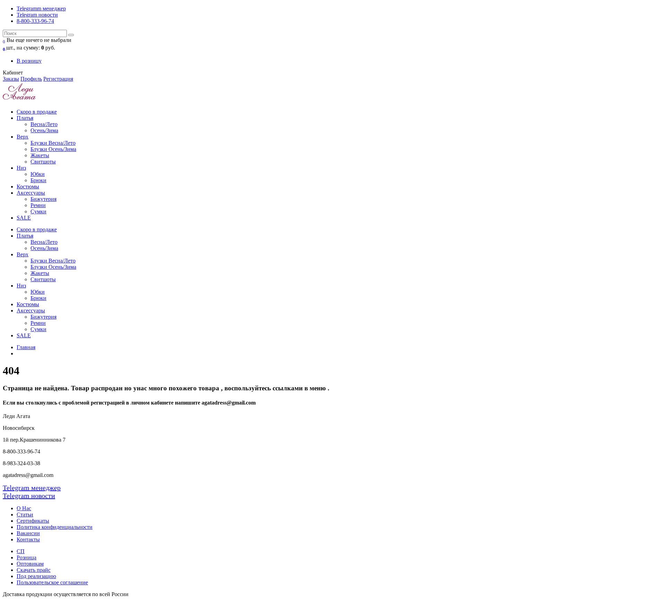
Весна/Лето (43, 124)
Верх (22, 137)
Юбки (37, 174)
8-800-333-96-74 (35, 21)
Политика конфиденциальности (54, 527)
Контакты (28, 539)
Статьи (25, 514)
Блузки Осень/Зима (53, 149)
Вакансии (28, 533)
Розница (26, 557)
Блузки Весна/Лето (53, 143)
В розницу (29, 61)
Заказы (11, 79)
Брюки (38, 180)
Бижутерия (43, 199)
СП (21, 551)
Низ (21, 168)
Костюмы (28, 186)
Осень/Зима (44, 130)
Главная (26, 347)
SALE (24, 218)
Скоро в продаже (37, 112)
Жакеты (39, 155)
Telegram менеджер (32, 487)
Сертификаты (33, 521)
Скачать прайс (34, 570)
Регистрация (58, 79)
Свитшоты (43, 162)
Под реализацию (36, 576)
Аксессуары (31, 193)
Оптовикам (30, 564)
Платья (25, 118)
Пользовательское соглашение (52, 582)
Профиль (31, 79)
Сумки (38, 211)
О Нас (24, 508)
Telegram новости (37, 15)
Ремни (38, 205)
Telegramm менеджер (41, 8)
